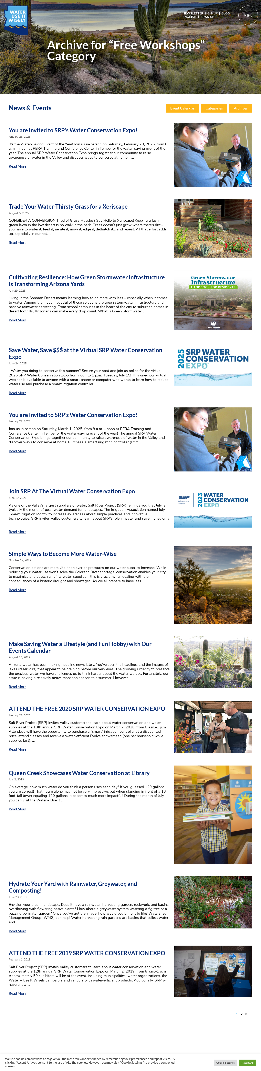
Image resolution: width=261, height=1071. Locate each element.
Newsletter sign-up (200, 13)
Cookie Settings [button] (225, 1062)
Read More (17, 166)
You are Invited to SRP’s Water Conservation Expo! (73, 414)
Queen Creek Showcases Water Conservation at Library (79, 772)
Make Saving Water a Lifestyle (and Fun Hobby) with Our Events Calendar (80, 647)
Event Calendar (182, 108)
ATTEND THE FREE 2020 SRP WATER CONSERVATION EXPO (87, 708)
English (189, 16)
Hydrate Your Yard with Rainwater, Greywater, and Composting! (73, 887)
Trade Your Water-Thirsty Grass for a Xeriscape (68, 206)
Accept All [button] (247, 1062)
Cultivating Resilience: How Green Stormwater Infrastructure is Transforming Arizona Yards (87, 281)
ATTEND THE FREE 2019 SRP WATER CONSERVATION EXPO (87, 952)
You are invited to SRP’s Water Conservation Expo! (73, 130)
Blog (226, 13)
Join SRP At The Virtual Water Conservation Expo (72, 491)
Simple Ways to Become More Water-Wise (63, 553)
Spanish (208, 16)
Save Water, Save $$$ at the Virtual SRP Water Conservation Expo (85, 353)
